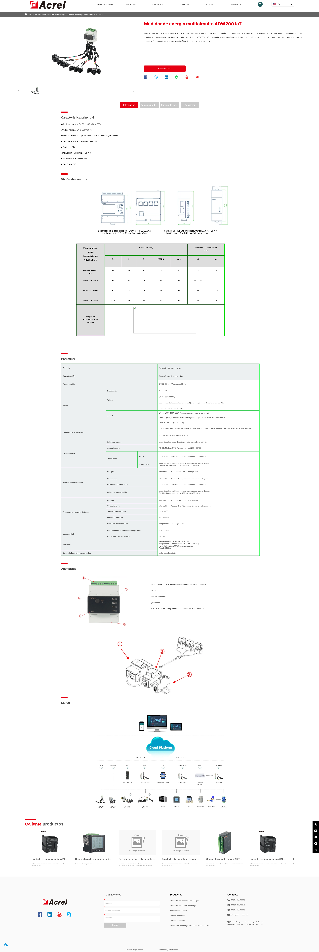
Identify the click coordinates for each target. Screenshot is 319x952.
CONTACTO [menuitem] (236, 4)
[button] (131, 4)
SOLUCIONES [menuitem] (157, 4)
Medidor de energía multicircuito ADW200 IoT (86, 14)
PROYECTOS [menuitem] (184, 4)
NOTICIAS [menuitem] (210, 4)
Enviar (115, 925)
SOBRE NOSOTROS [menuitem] (105, 4)
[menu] (170, 4)
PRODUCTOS (40, 14)
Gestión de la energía (56, 14)
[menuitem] (131, 4)
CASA (30, 14)
